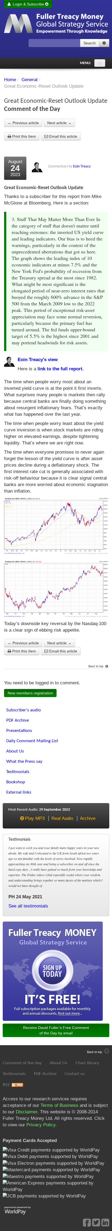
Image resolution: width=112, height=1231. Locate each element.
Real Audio (62, 818)
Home (10, 79)
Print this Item (23, 136)
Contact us (75, 1074)
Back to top (96, 666)
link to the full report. (60, 368)
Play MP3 (35, 818)
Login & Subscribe (28, 4)
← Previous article (23, 123)
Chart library (87, 1063)
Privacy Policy (40, 1124)
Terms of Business (59, 1105)
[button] (104, 43)
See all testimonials (28, 906)
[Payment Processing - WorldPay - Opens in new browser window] (22, 1210)
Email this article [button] (62, 136)
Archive (87, 818)
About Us (58, 1063)
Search (89, 43)
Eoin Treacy (82, 166)
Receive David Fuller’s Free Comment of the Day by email (56, 1030)
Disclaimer (26, 1111)
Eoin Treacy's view (38, 359)
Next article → (59, 123)
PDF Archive (45, 1074)
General (29, 79)
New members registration (30, 693)
